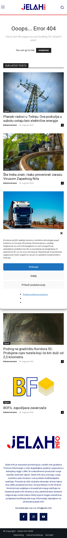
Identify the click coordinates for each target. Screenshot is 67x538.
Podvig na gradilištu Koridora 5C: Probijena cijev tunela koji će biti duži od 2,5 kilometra (33, 353)
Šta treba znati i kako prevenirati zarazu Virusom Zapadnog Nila (32, 177)
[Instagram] (33, 517)
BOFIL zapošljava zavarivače (24, 408)
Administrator (10, 125)
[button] (62, 234)
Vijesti (6, 111)
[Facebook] (23, 517)
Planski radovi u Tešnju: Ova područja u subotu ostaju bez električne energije (32, 119)
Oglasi (7, 402)
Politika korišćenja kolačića (35, 294)
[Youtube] (43, 517)
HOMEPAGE (44, 50)
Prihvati (33, 266)
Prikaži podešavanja (33, 284)
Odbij (33, 275)
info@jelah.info (44, 508)
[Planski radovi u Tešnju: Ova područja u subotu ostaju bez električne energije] (33, 92)
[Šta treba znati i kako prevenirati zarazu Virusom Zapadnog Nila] (33, 152)
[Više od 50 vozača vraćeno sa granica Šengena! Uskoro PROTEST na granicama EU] (33, 211)
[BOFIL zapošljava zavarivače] (33, 387)
